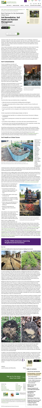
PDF (36, 360)
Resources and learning (5, 389)
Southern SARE (18, 389)
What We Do (9, 5)
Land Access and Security (34, 371)
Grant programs (4, 388)
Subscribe (24, 377)
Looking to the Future (33, 404)
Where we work (3, 386)
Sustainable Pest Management (32, 392)
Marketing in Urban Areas (34, 398)
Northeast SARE (18, 388)
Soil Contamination (32, 376)
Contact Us (25, 389)
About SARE (35, 3)
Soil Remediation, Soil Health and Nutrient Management (34, 374)
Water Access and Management (32, 385)
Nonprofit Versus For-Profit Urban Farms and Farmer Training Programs (34, 401)
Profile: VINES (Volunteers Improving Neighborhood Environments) (34, 382)
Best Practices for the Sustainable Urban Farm (15, 9)
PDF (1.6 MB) (4, 27)
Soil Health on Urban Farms (34, 378)
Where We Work (16, 5)
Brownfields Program (32, 133)
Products (5, 9)
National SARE (18, 385)
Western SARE (18, 390)
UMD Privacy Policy (5, 402)
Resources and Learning (35, 5)
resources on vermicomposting (31, 181)
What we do (3, 385)
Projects (27, 5)
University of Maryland (5, 399)
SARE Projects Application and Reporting (8, 390)
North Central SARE (19, 386)
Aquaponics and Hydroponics (31, 395)
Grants (22, 5)
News (31, 3)
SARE (2, 9)
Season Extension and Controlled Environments (33, 389)
